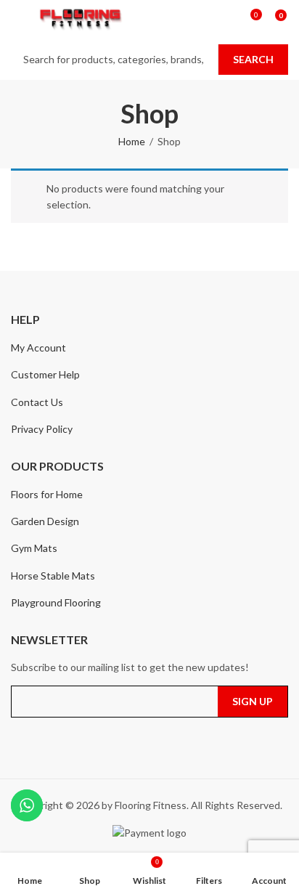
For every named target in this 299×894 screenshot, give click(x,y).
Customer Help (45, 374)
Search (253, 59)
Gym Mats (34, 548)
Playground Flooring (56, 602)
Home (131, 141)
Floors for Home (47, 494)
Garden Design (45, 521)
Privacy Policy (42, 429)
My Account (38, 347)
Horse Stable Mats (53, 575)
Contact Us (37, 402)
